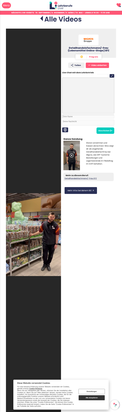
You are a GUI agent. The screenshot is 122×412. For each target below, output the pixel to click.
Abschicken (103, 130)
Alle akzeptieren (92, 398)
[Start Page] (61, 5)
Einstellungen (92, 391)
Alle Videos (63, 19)
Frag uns (93, 56)
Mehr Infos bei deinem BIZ (80, 190)
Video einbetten (99, 65)
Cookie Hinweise (35, 388)
